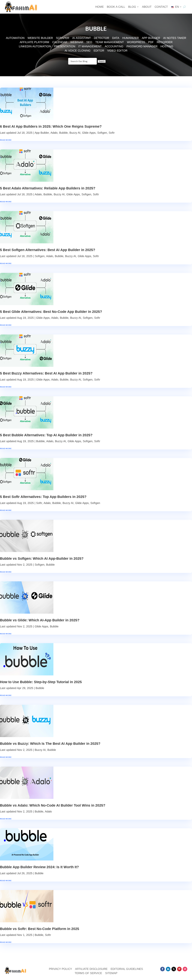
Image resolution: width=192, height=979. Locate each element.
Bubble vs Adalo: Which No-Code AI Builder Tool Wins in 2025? (52, 805)
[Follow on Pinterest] (179, 969)
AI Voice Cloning (78, 51)
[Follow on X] (173, 969)
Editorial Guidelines (127, 969)
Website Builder (40, 38)
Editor (99, 51)
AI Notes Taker (174, 38)
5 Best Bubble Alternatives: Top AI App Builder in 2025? (46, 435)
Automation (15, 38)
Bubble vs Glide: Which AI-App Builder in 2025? (39, 620)
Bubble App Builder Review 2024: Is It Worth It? (39, 867)
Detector (101, 38)
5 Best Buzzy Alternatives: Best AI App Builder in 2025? (46, 373)
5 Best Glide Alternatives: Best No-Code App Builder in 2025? (51, 312)
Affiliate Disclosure (91, 969)
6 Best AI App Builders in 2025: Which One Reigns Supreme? (51, 126)
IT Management (90, 46)
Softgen (102, 132)
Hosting (167, 46)
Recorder (164, 42)
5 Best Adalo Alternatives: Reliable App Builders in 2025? (47, 188)
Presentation (64, 46)
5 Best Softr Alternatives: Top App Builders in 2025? (43, 497)
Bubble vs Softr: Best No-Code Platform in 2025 (39, 929)
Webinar (76, 42)
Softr (112, 132)
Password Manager (142, 46)
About (147, 6)
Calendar (59, 42)
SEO (89, 42)
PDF (151, 42)
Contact (161, 6)
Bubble (63, 132)
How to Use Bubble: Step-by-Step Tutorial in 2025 (41, 682)
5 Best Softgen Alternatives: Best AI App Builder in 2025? (47, 250)
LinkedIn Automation (35, 46)
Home (99, 6)
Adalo (53, 132)
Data (115, 38)
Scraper (62, 38)
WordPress (136, 42)
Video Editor (117, 51)
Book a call (116, 6)
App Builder (151, 38)
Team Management (109, 42)
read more (6, 140)
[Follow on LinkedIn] (168, 969)
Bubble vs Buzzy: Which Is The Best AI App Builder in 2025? (50, 743)
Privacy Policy (60, 969)
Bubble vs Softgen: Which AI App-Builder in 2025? (41, 558)
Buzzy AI (74, 132)
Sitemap (111, 973)
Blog (132, 6)
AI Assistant (81, 38)
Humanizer (130, 38)
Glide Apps (89, 132)
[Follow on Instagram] (185, 969)
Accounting (114, 46)
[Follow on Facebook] (162, 969)
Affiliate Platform (34, 42)
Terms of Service (88, 973)
